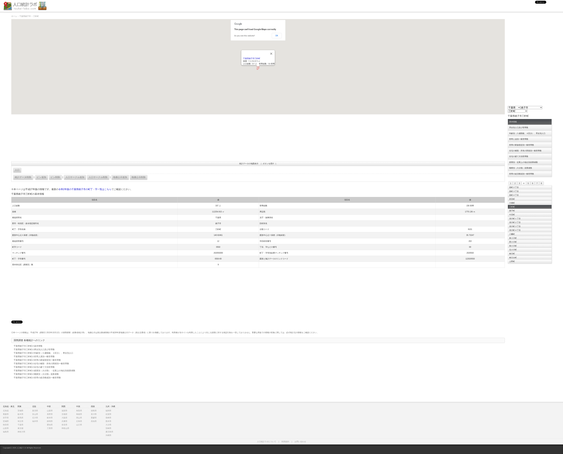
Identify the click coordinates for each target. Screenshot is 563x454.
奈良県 (64, 425)
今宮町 (512, 215)
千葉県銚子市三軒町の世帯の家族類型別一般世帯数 (37, 360)
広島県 (79, 421)
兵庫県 (64, 421)
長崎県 (108, 418)
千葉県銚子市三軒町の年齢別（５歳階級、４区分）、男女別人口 (43, 353)
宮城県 (6, 421)
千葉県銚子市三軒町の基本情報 (28, 346)
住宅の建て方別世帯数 (518, 156)
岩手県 (6, 418)
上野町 (512, 261)
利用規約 (285, 442)
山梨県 (50, 411)
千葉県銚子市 (25, 16)
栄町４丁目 (514, 195)
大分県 (108, 425)
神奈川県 (21, 432)
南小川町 (513, 246)
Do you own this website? (244, 36)
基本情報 (513, 122)
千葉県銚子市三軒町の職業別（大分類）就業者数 (36, 374)
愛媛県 (94, 418)
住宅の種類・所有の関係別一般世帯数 (525, 151)
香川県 (94, 414)
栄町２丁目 (514, 187)
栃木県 (20, 414)
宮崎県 (108, 428)
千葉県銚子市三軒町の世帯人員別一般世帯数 (34, 356)
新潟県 (35, 411)
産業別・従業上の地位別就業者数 (523, 162)
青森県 (6, 414)
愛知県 (50, 425)
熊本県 (108, 421)
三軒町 (36, 16)
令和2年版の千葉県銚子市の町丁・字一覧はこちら (84, 189)
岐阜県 (50, 418)
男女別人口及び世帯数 (518, 127)
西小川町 (513, 242)
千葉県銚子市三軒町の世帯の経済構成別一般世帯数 (37, 377)
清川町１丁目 (515, 218)
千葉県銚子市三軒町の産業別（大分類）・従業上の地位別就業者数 (44, 370)
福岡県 (108, 411)
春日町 (512, 254)
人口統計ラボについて (266, 442)
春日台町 (513, 257)
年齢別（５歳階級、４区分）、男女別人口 (527, 133)
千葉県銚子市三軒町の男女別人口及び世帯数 (34, 349)
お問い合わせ (300, 442)
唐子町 (512, 211)
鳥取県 (79, 411)
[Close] (271, 53)
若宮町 (512, 199)
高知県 (94, 421)
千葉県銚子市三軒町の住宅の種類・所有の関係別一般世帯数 (41, 363)
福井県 (35, 421)
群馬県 (20, 418)
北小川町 (513, 250)
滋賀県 (64, 411)
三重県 (50, 428)
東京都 (20, 428)
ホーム (14, 16)
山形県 (6, 428)
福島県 (6, 432)
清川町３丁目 (515, 226)
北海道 (6, 411)
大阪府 (64, 418)
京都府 (64, 414)
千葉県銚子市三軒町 (251, 58)
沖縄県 (108, 435)
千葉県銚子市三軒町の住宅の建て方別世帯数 (34, 367)
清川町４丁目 (515, 230)
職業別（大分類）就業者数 (520, 168)
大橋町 (512, 203)
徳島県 (94, 411)
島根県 (79, 414)
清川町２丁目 (515, 222)
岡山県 (79, 418)
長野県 (50, 414)
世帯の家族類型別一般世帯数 (521, 145)
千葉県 (20, 425)
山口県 (79, 425)
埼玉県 (20, 421)
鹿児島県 (109, 432)
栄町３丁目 (514, 191)
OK (276, 35)
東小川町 (513, 238)
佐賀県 (108, 414)
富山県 (35, 414)
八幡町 (512, 234)
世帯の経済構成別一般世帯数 (521, 174)
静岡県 (50, 421)
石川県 (35, 418)
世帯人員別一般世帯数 (518, 139)
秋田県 (6, 425)
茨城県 (20, 411)
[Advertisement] (99, 137)
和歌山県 (65, 428)
